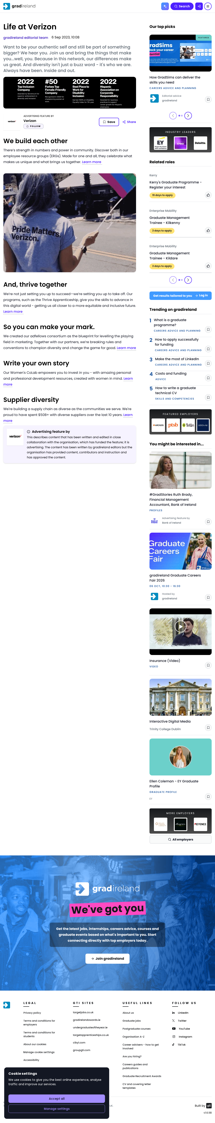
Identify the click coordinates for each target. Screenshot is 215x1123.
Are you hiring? (132, 1056)
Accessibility (31, 1060)
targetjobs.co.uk (83, 1012)
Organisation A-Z (133, 1037)
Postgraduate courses (137, 1029)
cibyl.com (79, 1043)
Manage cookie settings (39, 1052)
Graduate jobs (132, 1021)
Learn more (92, 161)
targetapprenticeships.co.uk (91, 1035)
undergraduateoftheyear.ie (90, 1027)
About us (128, 1013)
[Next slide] (188, 115)
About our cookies (34, 1044)
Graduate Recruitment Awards (142, 1076)
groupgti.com (81, 1050)
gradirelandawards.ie (86, 1020)
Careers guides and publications (135, 1066)
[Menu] (208, 6)
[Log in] (199, 6)
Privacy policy (32, 1013)
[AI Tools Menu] (165, 6)
